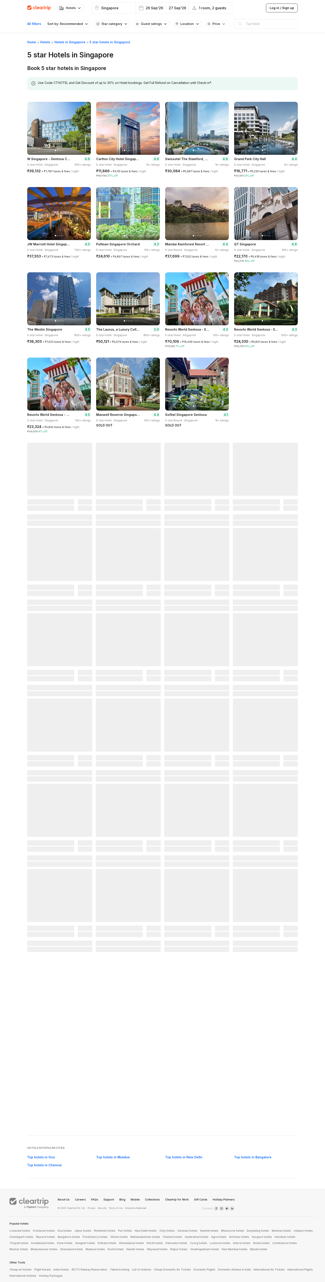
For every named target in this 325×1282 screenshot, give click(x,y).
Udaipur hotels (303, 1230)
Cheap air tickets (21, 1269)
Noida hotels (261, 1243)
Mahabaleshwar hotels (145, 1236)
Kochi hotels (116, 1249)
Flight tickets (42, 1269)
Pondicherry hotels (95, 1236)
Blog (122, 1199)
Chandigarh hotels (21, 1236)
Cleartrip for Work (177, 1199)
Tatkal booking (119, 1269)
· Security (101, 1208)
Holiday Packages (51, 1275)
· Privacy (91, 1208)
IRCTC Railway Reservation (89, 1269)
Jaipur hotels (82, 1230)
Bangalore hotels (69, 1236)
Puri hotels (125, 1230)
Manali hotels (258, 1249)
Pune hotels (65, 1243)
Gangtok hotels (85, 1243)
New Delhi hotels (146, 1230)
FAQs (94, 1199)
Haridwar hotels (285, 1236)
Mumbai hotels (281, 1230)
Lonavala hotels (20, 1230)
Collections (152, 1199)
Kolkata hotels (107, 1243)
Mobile (135, 1199)
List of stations (141, 1269)
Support (108, 1199)
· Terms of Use (114, 1208)
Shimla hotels (119, 1236)
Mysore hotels (45, 1236)
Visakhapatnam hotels (204, 1249)
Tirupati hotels (19, 1243)
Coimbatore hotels (284, 1243)
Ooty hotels (167, 1230)
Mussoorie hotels (232, 1230)
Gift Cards (200, 1199)
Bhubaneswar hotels (44, 1249)
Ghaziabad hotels (71, 1249)
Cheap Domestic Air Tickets (172, 1269)
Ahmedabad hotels (131, 1243)
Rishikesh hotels (104, 1230)
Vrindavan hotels (44, 1230)
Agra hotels (218, 1236)
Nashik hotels (135, 1249)
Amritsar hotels (239, 1236)
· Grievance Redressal (134, 1208)
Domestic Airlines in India (234, 1269)
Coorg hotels (198, 1243)
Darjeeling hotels (258, 1230)
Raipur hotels (178, 1249)
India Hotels (61, 1269)
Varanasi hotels (187, 1230)
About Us (63, 1199)
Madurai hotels (95, 1249)
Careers (80, 1199)
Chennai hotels (172, 1236)
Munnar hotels (19, 1249)
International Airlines (23, 1275)
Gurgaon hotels (262, 1236)
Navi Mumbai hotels (234, 1249)
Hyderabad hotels (196, 1236)
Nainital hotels (209, 1230)
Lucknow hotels (220, 1243)
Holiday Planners (224, 1199)
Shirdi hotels (155, 1243)
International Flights (300, 1269)
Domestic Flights (204, 1269)
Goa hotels (64, 1230)
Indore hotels (241, 1243)
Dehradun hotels (176, 1243)
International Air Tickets (269, 1269)
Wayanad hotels (157, 1249)
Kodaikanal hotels (42, 1243)
